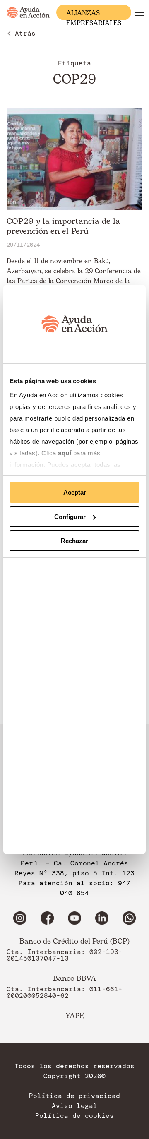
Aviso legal (74, 1106)
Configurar (70, 516)
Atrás (25, 33)
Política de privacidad (74, 1096)
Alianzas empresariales (93, 14)
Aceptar (74, 492)
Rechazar (74, 540)
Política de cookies (74, 1116)
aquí (65, 453)
